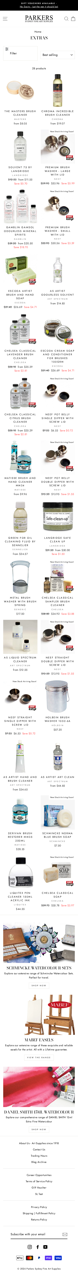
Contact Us (39, 1149)
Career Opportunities (39, 1175)
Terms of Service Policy (39, 1181)
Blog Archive (38, 1162)
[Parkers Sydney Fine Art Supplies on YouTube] (45, 1247)
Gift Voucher (39, 1187)
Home (37, 32)
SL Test (39, 1194)
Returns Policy (39, 1219)
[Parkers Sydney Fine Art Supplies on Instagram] (30, 1247)
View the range (39, 1057)
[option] (39, 5)
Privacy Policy (39, 1207)
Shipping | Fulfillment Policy (39, 1213)
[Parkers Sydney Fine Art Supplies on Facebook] (38, 1247)
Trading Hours (39, 1156)
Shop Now (39, 985)
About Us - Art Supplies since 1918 (39, 1143)
